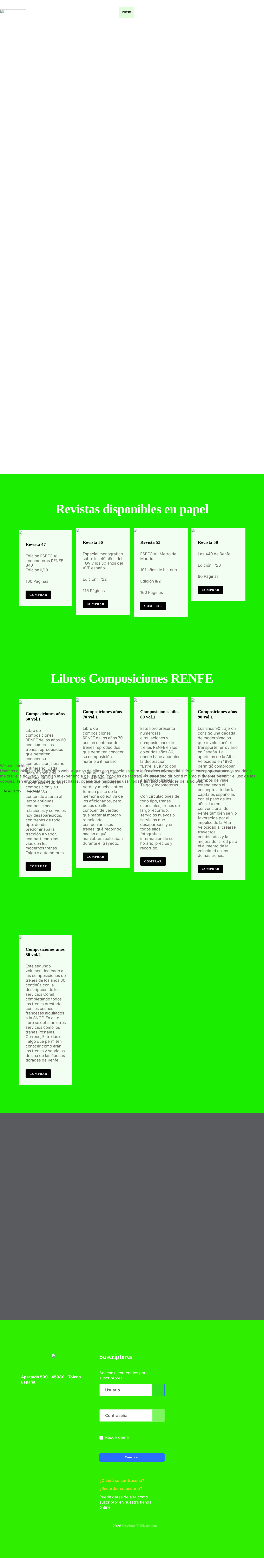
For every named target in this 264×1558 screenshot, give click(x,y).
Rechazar (34, 791)
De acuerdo (12, 791)
